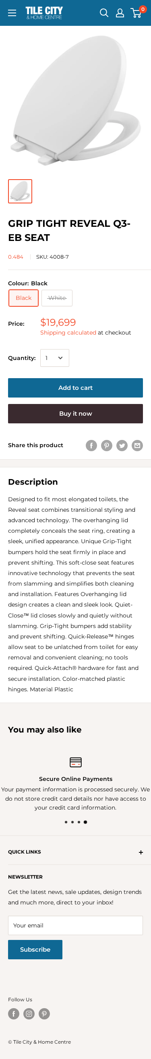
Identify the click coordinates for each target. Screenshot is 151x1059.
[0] (136, 13)
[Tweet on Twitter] (122, 445)
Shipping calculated (68, 332)
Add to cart (75, 387)
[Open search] (104, 12)
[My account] (120, 12)
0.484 (15, 256)
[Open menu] (12, 13)
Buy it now (75, 413)
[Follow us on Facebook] (13, 1013)
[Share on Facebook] (91, 445)
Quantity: (21, 358)
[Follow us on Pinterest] (44, 1013)
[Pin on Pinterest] (106, 445)
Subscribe (35, 949)
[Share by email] (137, 445)
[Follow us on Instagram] (29, 1013)
